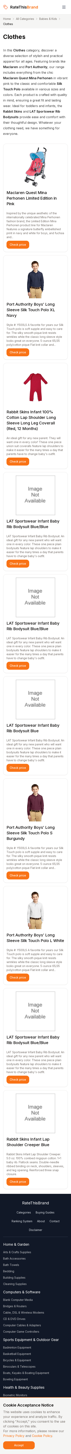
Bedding (8, 1271)
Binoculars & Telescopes (19, 1366)
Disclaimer (35, 1230)
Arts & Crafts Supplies (17, 1252)
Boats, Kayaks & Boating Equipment (26, 1373)
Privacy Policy (13, 1436)
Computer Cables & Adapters (22, 1325)
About (41, 1221)
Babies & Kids (48, 18)
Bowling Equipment (15, 1379)
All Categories (25, 18)
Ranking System (22, 1221)
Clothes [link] (8, 24)
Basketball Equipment (17, 1353)
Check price (18, 244)
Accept (19, 1445)
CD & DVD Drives (14, 1319)
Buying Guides (45, 1212)
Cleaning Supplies (15, 1284)
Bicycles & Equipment (17, 1360)
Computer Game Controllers (21, 1331)
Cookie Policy (42, 1436)
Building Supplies (14, 1277)
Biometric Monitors (15, 1395)
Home (7, 18)
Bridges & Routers (15, 1306)
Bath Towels (11, 1265)
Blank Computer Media (18, 1299)
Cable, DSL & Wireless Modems (23, 1312)
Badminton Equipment (17, 1347)
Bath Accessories (14, 1258)
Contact (55, 1221)
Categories (24, 1212)
